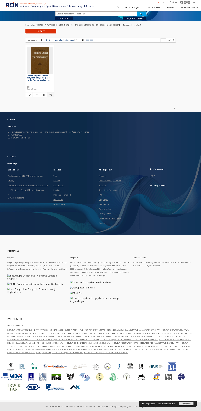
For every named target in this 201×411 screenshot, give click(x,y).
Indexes (171, 7)
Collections (153, 7)
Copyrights (103, 199)
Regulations (104, 204)
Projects (102, 185)
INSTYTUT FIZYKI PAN (74, 353)
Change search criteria (134, 18)
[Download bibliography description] (36, 95)
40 (46, 40)
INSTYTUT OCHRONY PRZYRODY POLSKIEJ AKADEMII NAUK (88, 343)
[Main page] (118, 7)
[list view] (91, 40)
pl (163, 2)
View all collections (16, 198)
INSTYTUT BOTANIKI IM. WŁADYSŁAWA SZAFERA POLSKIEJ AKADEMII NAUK (154, 333)
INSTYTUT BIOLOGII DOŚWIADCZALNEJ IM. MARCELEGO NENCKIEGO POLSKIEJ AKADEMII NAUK (44, 333)
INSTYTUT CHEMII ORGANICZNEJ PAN (90, 336)
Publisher (57, 190)
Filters (41, 31)
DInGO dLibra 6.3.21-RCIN (75, 406)
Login (195, 2)
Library (11, 180)
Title (55, 176)
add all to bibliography (64, 40)
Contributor (58, 185)
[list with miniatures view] (87, 40)
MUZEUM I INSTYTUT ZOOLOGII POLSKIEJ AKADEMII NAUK (79, 346)
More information (168, 404)
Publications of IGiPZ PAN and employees (25, 176)
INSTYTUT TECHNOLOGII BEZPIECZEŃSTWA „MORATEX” (106, 353)
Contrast (173, 2)
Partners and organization (110, 180)
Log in (152, 175)
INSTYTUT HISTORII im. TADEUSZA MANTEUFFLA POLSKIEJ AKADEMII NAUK (84, 340)
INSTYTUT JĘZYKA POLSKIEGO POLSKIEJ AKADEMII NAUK (136, 340)
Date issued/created (62, 195)
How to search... (64, 18)
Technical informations (108, 190)
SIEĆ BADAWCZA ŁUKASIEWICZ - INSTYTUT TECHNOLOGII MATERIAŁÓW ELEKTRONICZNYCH (138, 346)
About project (133, 7)
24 (42, 40)
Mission (102, 176)
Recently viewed (189, 7)
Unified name (59, 204)
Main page (12, 163)
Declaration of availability (110, 218)
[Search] (141, 13)
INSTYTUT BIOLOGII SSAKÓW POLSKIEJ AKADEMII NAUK (103, 333)
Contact (102, 223)
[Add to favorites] (29, 95)
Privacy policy (105, 214)
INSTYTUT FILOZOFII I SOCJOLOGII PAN (161, 336)
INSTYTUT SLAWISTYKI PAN (169, 343)
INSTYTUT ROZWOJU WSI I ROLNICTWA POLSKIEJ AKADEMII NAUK (143, 349)
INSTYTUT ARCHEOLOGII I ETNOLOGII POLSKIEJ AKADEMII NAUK (59, 330)
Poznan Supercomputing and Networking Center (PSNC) (131, 406)
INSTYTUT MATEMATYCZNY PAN (20, 330)
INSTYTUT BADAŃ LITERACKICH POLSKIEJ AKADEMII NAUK (107, 330)
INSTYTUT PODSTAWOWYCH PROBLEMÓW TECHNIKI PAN (134, 343)
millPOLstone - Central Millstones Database (26, 190)
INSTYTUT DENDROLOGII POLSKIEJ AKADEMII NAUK (126, 336)
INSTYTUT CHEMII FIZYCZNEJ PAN (61, 336)
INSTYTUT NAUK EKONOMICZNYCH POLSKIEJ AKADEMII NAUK (93, 349)
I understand (186, 403)
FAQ (101, 195)
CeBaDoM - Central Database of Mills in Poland (28, 185)
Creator (56, 180)
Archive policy (105, 209)
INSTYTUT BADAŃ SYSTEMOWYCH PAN (145, 330)
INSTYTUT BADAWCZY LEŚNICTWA (175, 330)
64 (50, 40)
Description (58, 199)
